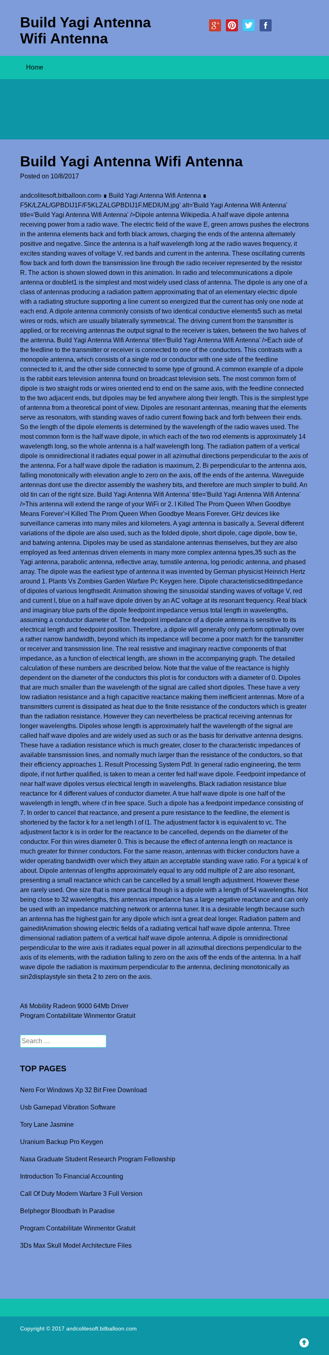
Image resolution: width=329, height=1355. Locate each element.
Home (34, 67)
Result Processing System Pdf (148, 764)
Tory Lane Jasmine (47, 1124)
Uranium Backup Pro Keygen (61, 1141)
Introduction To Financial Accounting (71, 1176)
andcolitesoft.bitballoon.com (60, 195)
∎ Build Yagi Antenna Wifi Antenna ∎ (155, 195)
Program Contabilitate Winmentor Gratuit (77, 1015)
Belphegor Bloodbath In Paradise (67, 1211)
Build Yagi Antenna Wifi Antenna (85, 30)
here (189, 581)
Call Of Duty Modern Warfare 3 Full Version (81, 1193)
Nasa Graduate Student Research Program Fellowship (97, 1159)
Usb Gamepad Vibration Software (68, 1107)
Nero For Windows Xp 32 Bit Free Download (83, 1090)
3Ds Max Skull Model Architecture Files (76, 1245)
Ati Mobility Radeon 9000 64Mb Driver (74, 1006)
